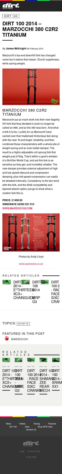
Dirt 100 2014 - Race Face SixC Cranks (49, 292)
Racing (37, 423)
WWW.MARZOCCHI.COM (17, 208)
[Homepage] (31, 443)
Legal (21, 451)
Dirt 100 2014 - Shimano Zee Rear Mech (48, 380)
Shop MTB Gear (45, 426)
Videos (22, 423)
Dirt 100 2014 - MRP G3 (29, 292)
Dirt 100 (11, 16)
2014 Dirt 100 (23, 324)
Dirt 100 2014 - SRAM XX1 (56, 375)
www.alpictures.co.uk (31, 264)
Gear (27, 426)
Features (52, 423)
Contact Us (31, 429)
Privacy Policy (34, 451)
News (8, 423)
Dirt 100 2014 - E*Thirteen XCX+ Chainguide (11, 290)
